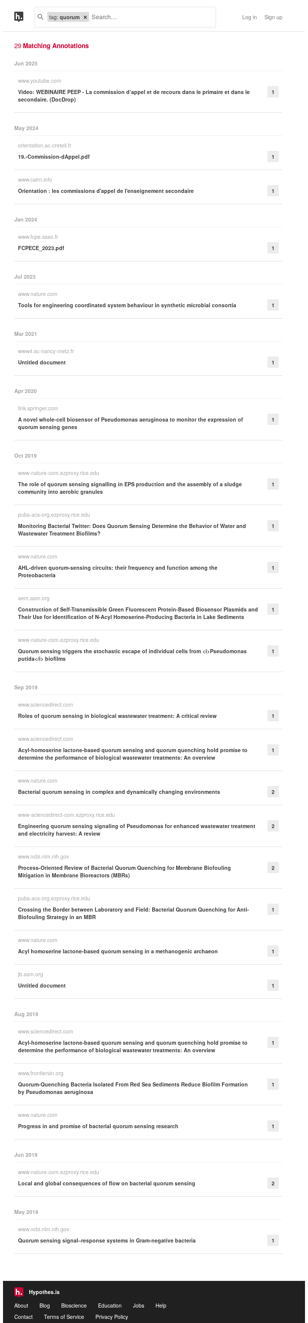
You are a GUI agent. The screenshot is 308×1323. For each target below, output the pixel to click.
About (21, 1305)
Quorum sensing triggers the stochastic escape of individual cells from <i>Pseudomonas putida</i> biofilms (132, 654)
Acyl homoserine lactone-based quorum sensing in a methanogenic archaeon (118, 951)
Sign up (273, 17)
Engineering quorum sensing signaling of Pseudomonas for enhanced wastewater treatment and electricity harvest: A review (136, 829)
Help (161, 1305)
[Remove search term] (85, 17)
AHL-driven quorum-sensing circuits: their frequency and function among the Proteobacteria (117, 571)
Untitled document (42, 362)
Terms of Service (64, 1316)
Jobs (138, 1305)
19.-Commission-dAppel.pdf (54, 156)
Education (110, 1305)
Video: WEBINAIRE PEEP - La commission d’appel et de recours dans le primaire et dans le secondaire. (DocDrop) (134, 95)
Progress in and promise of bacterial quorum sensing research (98, 1126)
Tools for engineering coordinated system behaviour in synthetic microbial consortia (127, 305)
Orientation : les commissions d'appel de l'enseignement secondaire (106, 190)
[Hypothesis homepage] (24, 17)
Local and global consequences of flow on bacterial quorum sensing (106, 1183)
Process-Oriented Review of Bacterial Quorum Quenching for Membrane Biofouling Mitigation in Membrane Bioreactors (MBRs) (124, 871)
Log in (249, 17)
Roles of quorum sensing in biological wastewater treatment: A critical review (117, 715)
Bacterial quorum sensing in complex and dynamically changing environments (119, 791)
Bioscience (74, 1305)
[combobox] (149, 17)
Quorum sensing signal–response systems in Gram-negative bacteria (107, 1240)
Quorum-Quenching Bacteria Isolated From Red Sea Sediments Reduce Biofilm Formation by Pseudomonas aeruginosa (133, 1087)
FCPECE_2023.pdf (41, 248)
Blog (44, 1305)
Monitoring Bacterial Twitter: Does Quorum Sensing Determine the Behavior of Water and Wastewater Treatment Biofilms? (132, 529)
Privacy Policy (111, 1316)
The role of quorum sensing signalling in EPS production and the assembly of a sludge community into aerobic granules (130, 487)
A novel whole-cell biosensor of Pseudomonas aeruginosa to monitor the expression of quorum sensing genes (130, 423)
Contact (23, 1316)
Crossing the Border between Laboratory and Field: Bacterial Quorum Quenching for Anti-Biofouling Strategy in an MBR (133, 913)
